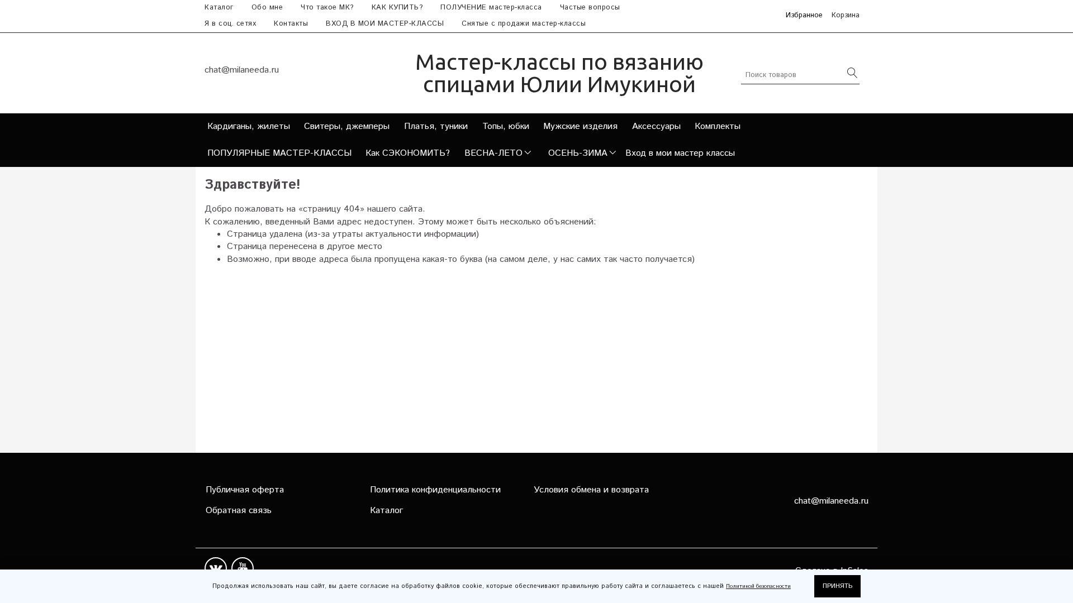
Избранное (804, 16)
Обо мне (267, 7)
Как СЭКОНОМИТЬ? (407, 153)
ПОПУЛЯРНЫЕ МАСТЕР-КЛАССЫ (279, 153)
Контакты (291, 23)
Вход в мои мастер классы (680, 153)
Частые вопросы (590, 7)
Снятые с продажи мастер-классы (524, 23)
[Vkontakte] (216, 568)
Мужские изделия (580, 126)
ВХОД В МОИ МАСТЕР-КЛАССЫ (385, 23)
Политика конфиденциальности (435, 490)
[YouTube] (242, 568)
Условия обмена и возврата (591, 490)
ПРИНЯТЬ (837, 586)
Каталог (219, 7)
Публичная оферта (245, 490)
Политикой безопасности (758, 586)
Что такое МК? (327, 7)
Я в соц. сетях (230, 23)
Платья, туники (436, 126)
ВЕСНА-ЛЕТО (493, 153)
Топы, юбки (505, 126)
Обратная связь (239, 510)
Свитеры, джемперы (347, 126)
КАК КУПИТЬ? (397, 7)
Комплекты (717, 126)
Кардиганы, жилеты (248, 126)
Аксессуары (656, 126)
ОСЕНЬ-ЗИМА (577, 153)
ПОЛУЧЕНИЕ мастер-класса (491, 7)
